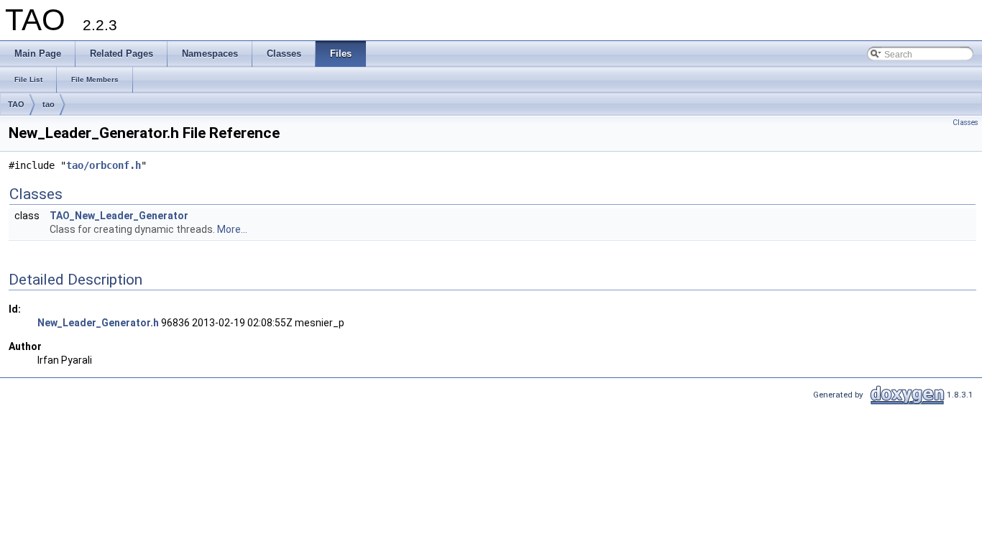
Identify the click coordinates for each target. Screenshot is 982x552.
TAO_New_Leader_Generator (119, 215)
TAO (16, 104)
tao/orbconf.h (103, 165)
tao (48, 104)
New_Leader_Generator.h (98, 322)
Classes (965, 122)
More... (232, 229)
